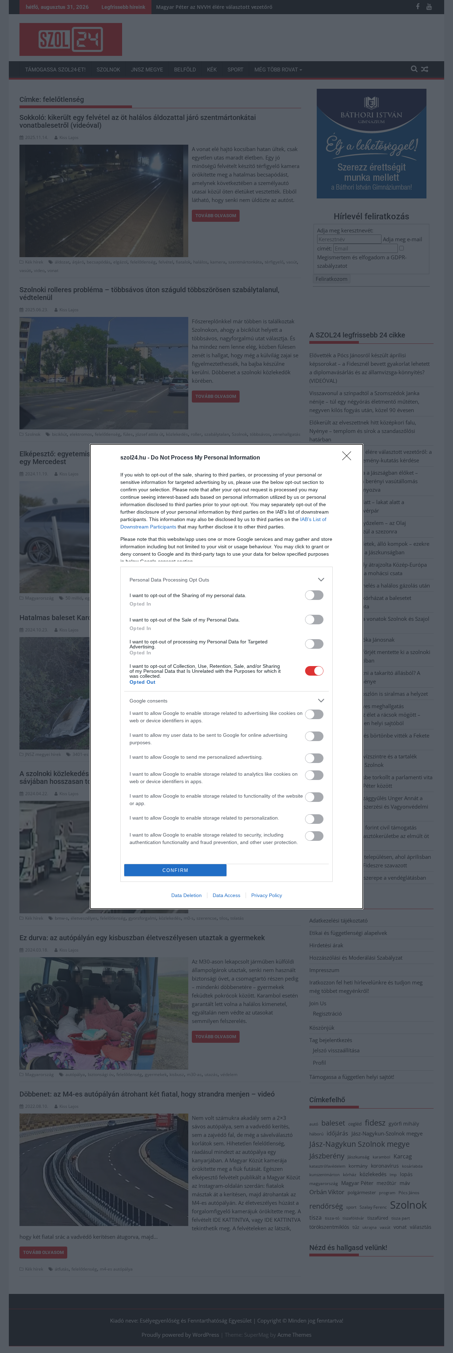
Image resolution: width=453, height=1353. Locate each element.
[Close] (349, 458)
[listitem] (226, 579)
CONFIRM (175, 870)
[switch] (314, 595)
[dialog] (226, 676)
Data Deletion (186, 895)
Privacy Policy (266, 895)
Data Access (226, 895)
